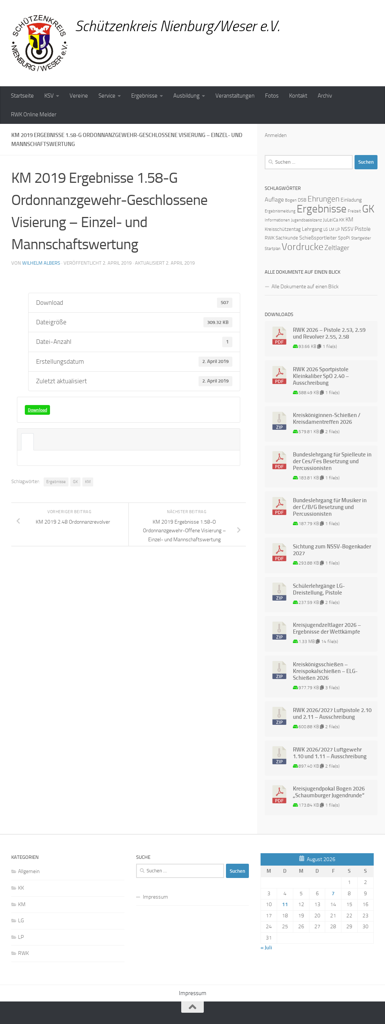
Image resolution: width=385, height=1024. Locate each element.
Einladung (351, 200)
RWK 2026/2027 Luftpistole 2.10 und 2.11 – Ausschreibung (332, 713)
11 (285, 904)
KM (88, 481)
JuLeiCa (330, 220)
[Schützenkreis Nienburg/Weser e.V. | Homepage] (39, 43)
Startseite (22, 95)
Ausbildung (186, 95)
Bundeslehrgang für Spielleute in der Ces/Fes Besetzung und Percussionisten (332, 461)
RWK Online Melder (33, 114)
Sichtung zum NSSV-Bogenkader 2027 (332, 550)
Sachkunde (287, 238)
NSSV (347, 229)
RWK (269, 238)
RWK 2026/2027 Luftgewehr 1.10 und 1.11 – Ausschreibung (330, 753)
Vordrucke (302, 247)
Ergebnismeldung (280, 211)
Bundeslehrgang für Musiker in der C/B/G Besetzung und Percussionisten (330, 507)
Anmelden (275, 135)
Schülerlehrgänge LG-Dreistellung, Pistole (319, 589)
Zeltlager (336, 248)
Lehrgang (312, 229)
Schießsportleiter (318, 238)
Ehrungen (324, 198)
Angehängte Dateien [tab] (40, 441)
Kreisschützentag (283, 229)
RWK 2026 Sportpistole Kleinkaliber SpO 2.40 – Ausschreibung (321, 376)
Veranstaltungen (235, 95)
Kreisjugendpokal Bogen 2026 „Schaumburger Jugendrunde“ (329, 792)
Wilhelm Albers (41, 263)
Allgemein (28, 871)
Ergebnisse (144, 95)
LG (325, 229)
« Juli (266, 947)
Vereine (79, 95)
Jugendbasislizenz (306, 220)
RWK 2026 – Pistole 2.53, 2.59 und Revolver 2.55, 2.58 (329, 333)
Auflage (274, 199)
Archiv (325, 95)
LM (331, 229)
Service (107, 95)
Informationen (277, 220)
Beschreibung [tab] (27, 441)
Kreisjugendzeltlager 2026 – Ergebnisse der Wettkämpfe (327, 628)
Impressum (155, 897)
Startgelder (361, 238)
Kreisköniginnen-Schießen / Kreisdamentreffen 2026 (327, 418)
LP (337, 229)
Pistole (363, 229)
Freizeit (354, 211)
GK (75, 481)
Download (37, 410)
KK (341, 220)
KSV (49, 95)
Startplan (272, 248)
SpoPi (344, 238)
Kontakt (298, 95)
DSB (302, 200)
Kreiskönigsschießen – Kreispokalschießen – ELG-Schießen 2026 (325, 671)
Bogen (291, 200)
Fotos (272, 95)
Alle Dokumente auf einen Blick (305, 286)
